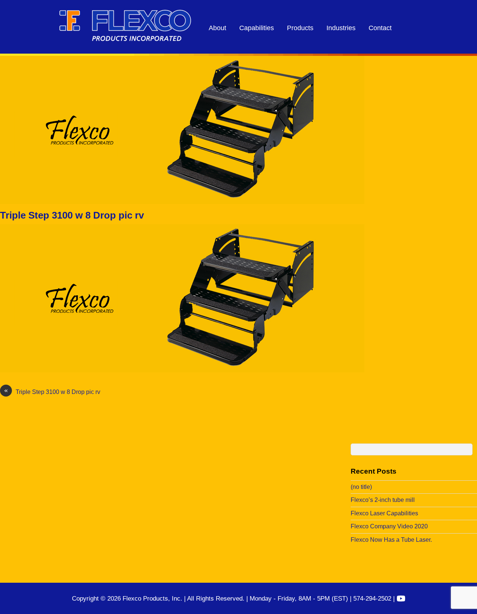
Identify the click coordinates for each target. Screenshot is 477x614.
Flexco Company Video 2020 (389, 526)
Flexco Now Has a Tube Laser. (391, 540)
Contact (380, 28)
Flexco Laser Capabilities (384, 513)
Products (300, 28)
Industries (341, 28)
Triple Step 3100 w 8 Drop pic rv (72, 215)
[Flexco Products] (125, 39)
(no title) (361, 487)
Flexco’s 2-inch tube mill (383, 500)
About (217, 28)
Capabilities (256, 28)
